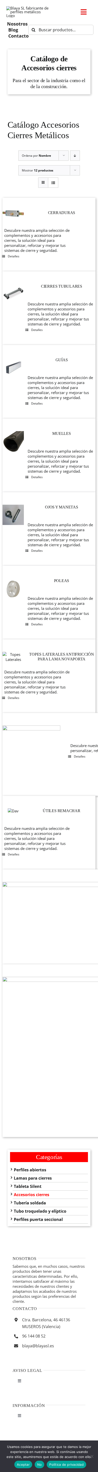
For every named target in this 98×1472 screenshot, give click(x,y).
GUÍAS (62, 360)
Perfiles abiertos (30, 1170)
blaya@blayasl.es (38, 1346)
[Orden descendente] (75, 155)
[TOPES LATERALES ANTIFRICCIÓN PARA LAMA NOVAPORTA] (13, 657)
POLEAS (61, 581)
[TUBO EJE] (31, 754)
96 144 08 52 (33, 1336)
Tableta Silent (27, 1186)
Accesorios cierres (31, 1194)
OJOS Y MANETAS (61, 507)
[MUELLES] (13, 441)
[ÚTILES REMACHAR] (13, 810)
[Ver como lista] (53, 183)
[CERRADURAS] (13, 213)
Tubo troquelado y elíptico (40, 1211)
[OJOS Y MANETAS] (13, 515)
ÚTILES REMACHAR (61, 811)
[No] (91, 1456)
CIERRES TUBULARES (61, 286)
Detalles (13, 256)
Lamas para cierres (33, 1178)
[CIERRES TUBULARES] (13, 294)
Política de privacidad (66, 1464)
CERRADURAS (61, 213)
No (39, 1464)
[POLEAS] (13, 589)
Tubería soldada (30, 1203)
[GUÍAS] (13, 368)
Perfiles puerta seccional (38, 1219)
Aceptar (23, 1464)
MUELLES (61, 433)
